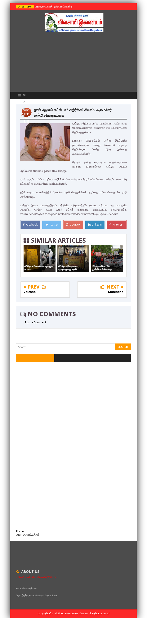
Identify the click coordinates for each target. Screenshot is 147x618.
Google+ (75, 224)
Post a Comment (35, 322)
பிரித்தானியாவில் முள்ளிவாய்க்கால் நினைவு (56, 6)
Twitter (53, 224)
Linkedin (96, 224)
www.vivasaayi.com (26, 588)
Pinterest (117, 224)
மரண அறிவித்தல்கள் (27, 534)
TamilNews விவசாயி (77, 613)
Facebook (31, 224)
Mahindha (115, 292)
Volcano (30, 292)
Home (20, 531)
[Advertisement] (73, 63)
